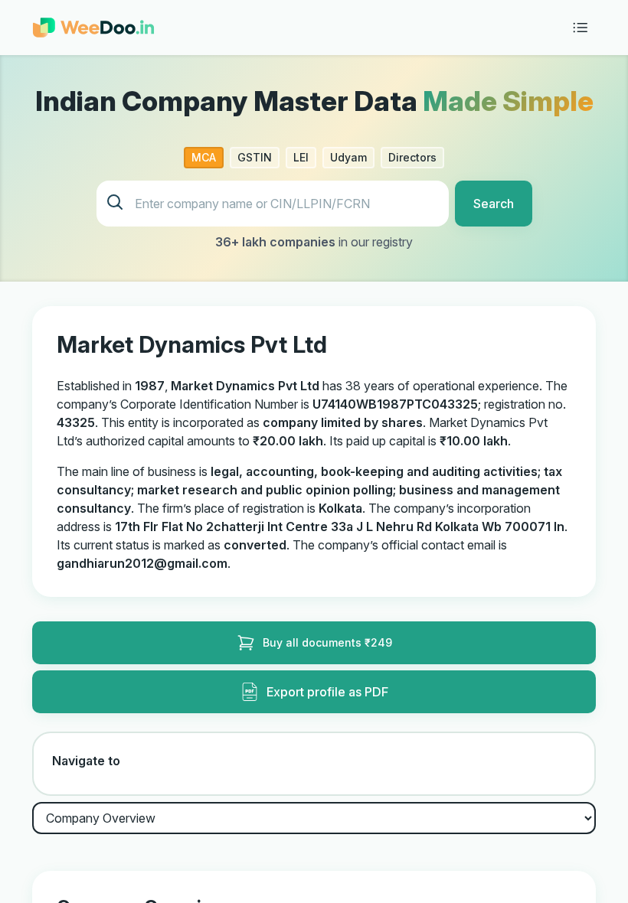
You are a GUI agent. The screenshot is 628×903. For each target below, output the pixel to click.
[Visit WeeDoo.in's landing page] (93, 27)
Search (493, 203)
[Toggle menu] (580, 27)
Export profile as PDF (327, 691)
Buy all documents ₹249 (327, 642)
